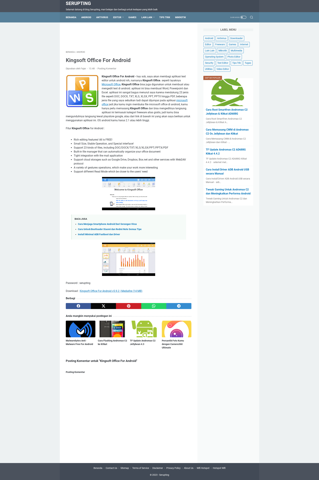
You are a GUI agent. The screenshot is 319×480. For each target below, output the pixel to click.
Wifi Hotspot (203, 468)
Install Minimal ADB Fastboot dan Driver (99, 234)
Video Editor (222, 69)
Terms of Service (140, 468)
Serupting (78, 3)
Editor (117, 17)
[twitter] (103, 306)
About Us (188, 468)
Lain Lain (146, 17)
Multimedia (236, 50)
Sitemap (124, 468)
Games (132, 17)
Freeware (220, 44)
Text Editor (222, 63)
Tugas (248, 63)
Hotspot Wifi (219, 468)
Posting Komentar (107, 68)
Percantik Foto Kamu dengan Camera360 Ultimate (173, 344)
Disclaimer (157, 468)
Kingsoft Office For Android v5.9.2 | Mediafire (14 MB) (111, 291)
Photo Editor (233, 56)
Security (209, 63)
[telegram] (178, 306)
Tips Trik (164, 17)
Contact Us (111, 468)
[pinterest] (128, 306)
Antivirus (102, 17)
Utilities (209, 69)
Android (86, 17)
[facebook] (78, 306)
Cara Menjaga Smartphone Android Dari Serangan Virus (107, 224)
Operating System (214, 56)
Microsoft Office (111, 84)
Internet (244, 44)
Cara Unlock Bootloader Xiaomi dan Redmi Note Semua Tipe (110, 229)
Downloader (236, 38)
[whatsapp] (153, 306)
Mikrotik (180, 17)
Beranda (71, 17)
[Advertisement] (128, 35)
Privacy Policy (173, 468)
